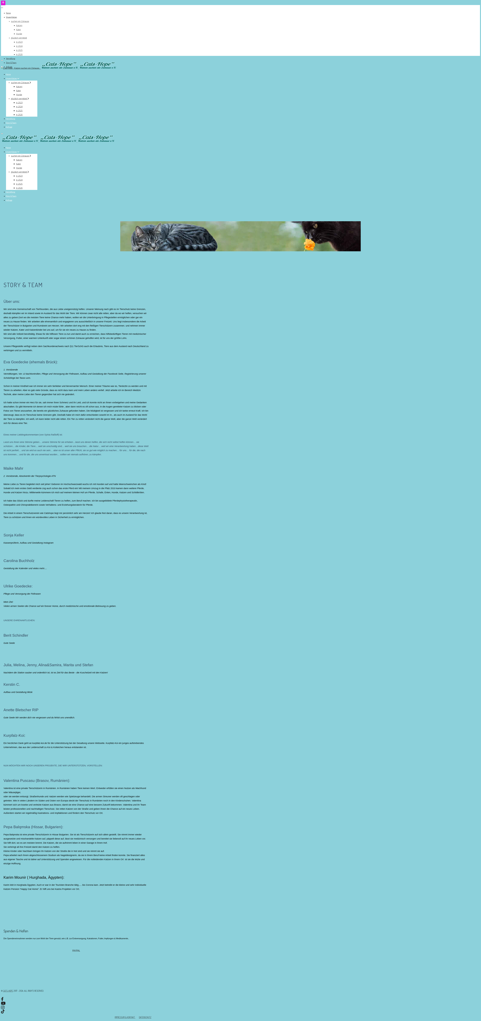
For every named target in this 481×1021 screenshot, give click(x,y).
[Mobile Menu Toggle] (2, 7)
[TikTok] (3, 1011)
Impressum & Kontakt (125, 1017)
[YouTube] (3, 1003)
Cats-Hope (8, 990)
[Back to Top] (3, 3)
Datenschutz (145, 1017)
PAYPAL (76, 950)
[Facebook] (2, 999)
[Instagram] (3, 1007)
